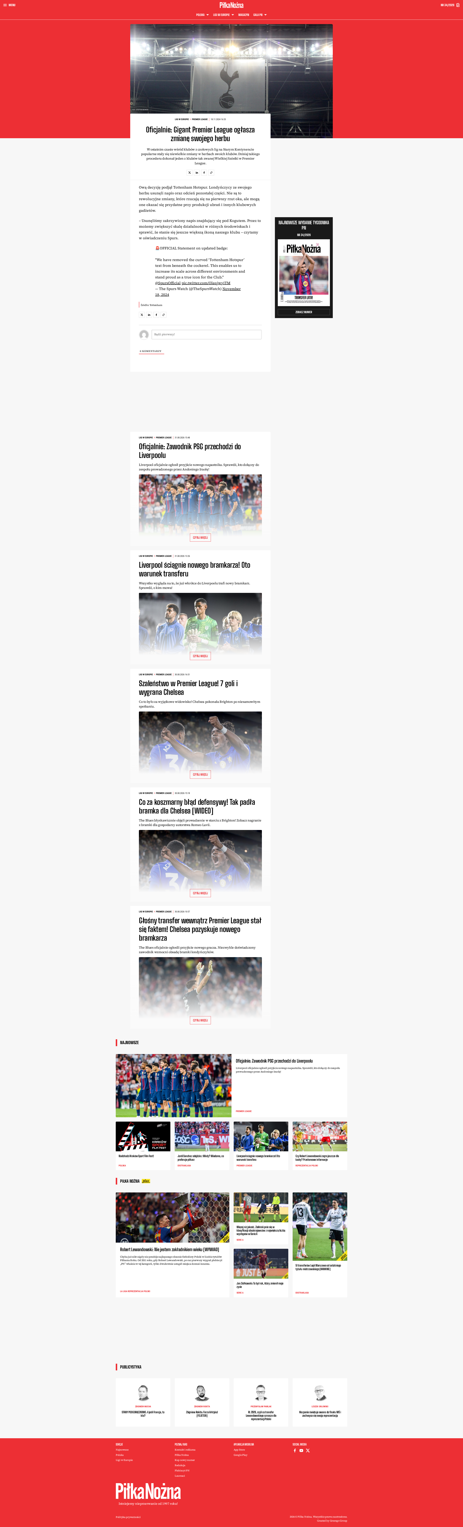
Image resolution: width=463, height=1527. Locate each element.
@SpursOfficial (168, 282)
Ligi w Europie (182, 119)
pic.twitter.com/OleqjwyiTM (206, 282)
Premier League (200, 119)
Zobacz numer (304, 312)
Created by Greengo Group (332, 1520)
